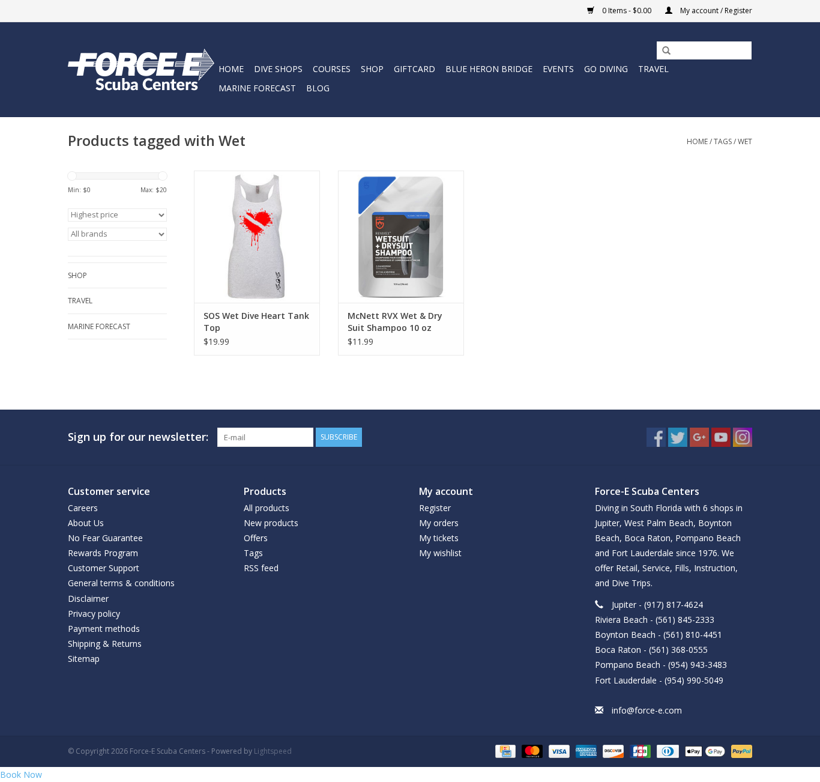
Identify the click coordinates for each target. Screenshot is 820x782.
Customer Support (103, 568)
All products (266, 508)
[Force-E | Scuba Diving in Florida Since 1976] (141, 69)
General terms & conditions (121, 583)
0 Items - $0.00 (626, 10)
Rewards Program (103, 553)
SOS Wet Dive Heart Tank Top (256, 321)
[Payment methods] (504, 750)
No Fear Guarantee (105, 538)
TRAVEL (653, 68)
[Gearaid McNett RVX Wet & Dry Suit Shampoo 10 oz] (401, 237)
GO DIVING (606, 68)
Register (435, 508)
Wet (745, 141)
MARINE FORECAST (257, 88)
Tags (723, 141)
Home (231, 68)
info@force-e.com (647, 710)
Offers (256, 538)
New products (271, 523)
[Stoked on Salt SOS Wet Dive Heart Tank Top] (257, 237)
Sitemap (84, 658)
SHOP (372, 68)
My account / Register (715, 10)
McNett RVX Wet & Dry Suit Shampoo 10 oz (395, 321)
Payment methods (104, 628)
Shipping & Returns (105, 643)
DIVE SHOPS (278, 68)
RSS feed (261, 568)
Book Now (21, 774)
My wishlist (440, 553)
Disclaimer (88, 598)
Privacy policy (94, 613)
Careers (83, 508)
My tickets (439, 538)
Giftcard (414, 68)
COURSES (332, 68)
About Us (86, 523)
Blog (318, 88)
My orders (439, 523)
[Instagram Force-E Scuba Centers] (742, 437)
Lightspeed (273, 751)
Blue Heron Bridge (488, 68)
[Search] (662, 51)
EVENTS (558, 68)
